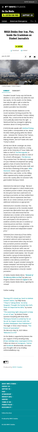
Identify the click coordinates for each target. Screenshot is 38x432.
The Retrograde (21, 152)
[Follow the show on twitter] (21, 412)
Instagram (21, 343)
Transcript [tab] (16, 90)
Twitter (29, 343)
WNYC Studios (17, 367)
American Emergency (18, 21)
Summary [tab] (6, 90)
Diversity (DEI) (7, 397)
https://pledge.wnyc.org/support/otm (18, 341)
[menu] (2, 7)
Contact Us (6, 386)
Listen (4, 21)
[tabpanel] (19, 222)
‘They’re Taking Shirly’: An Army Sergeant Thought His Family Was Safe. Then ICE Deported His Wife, (18, 305)
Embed (25, 50)
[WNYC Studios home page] (18, 7)
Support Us (27, 15)
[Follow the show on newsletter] (27, 412)
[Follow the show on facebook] (15, 412)
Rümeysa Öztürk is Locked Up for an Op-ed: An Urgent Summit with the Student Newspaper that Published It (17, 321)
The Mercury (26, 157)
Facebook (9, 345)
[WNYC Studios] (6, 363)
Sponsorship (6, 394)
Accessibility (6, 407)
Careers (5, 399)
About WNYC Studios (9, 384)
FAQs (3, 391)
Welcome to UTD (10, 333)
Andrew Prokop (28, 128)
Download (15, 50)
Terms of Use (6, 402)
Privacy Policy (7, 404)
